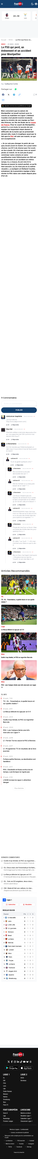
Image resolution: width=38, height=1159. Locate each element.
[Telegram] (14, 95)
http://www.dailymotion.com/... (16, 421)
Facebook (19, 1147)
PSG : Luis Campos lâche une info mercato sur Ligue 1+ (16, 731)
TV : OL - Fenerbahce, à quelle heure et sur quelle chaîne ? (19, 702)
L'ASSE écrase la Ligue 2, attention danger (17, 781)
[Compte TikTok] (21, 1062)
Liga (3, 627)
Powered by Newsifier (19, 1152)
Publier (19, 410)
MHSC (3, 44)
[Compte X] (9, 1062)
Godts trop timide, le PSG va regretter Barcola (18, 721)
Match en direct (10, 1144)
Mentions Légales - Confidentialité (19, 1129)
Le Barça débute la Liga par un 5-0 (17, 712)
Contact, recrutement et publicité (20, 1132)
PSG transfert (21, 1140)
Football (32, 1140)
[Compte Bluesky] (27, 1062)
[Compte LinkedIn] (18, 1062)
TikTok (10, 1147)
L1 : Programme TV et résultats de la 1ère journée (19, 750)
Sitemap (29, 1147)
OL (2, 596)
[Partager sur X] (9, 95)
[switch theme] (32, 4)
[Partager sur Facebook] (3, 95)
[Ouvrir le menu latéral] (2, 4)
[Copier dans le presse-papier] (19, 95)
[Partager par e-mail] (3, 100)
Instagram (31, 1144)
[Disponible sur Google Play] (11, 1068)
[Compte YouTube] (24, 1062)
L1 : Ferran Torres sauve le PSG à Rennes (19, 741)
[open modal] (36, 4)
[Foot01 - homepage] (19, 4)
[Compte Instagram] (15, 1062)
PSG (12, 136)
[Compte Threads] (30, 1062)
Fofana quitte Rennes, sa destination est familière (19, 760)
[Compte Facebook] (12, 1062)
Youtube (21, 1144)
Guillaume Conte (11, 84)
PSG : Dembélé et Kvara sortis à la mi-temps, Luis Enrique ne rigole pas (18, 771)
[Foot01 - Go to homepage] (19, 1054)
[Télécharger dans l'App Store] (26, 1068)
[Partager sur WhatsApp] (16, 89)
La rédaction (9, 1140)
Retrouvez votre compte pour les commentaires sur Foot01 (19, 1136)
